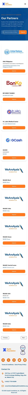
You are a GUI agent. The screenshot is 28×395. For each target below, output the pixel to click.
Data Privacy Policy (20, 364)
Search (23, 32)
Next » (23, 337)
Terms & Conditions (8, 364)
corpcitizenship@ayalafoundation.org (16, 386)
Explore (14, 71)
